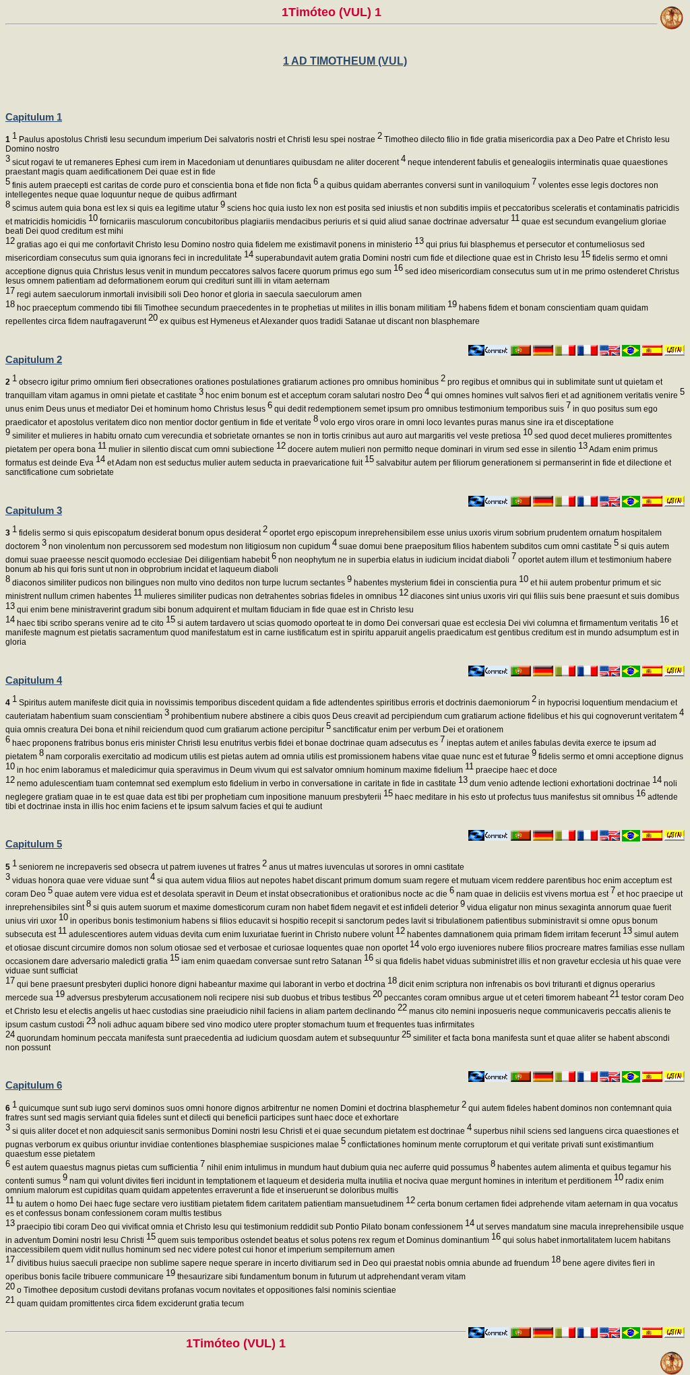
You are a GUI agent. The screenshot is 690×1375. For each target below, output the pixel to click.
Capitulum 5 (33, 844)
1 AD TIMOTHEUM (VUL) (345, 61)
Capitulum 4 (33, 680)
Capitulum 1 (33, 117)
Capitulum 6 (33, 1085)
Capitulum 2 (33, 359)
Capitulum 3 (33, 510)
